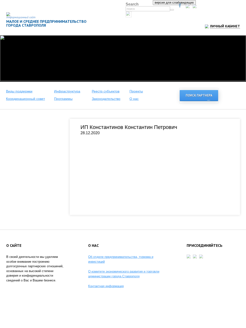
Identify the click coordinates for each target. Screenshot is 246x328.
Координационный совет (25, 99)
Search (132, 4)
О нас (134, 99)
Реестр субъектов (105, 91)
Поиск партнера (199, 95)
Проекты (136, 91)
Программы (63, 99)
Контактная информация (106, 286)
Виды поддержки (19, 91)
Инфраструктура (67, 91)
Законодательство (106, 99)
